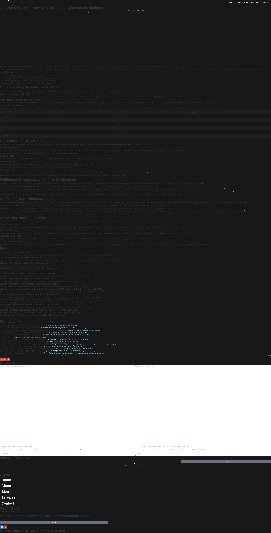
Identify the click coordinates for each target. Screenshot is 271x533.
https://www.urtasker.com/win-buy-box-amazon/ (66, 350)
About (238, 3)
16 (38, 232)
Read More (5, 453)
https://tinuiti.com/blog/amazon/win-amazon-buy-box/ (60, 325)
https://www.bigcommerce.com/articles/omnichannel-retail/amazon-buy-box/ (65, 334)
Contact (265, 3)
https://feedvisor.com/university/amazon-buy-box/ (30, 337)
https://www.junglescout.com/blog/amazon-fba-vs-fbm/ (62, 343)
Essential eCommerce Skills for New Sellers (17, 446)
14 (86, 207)
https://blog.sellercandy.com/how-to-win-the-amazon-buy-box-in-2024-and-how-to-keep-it (71, 352)
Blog (246, 3)
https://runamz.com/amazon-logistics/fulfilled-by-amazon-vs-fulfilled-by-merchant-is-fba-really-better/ (86, 345)
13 (191, 202)
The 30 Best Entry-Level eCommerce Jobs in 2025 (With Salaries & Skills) (164, 446)
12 (92, 191)
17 (37, 238)
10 (202, 183)
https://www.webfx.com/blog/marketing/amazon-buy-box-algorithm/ (67, 339)
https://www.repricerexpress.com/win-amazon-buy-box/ (60, 336)
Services (254, 3)
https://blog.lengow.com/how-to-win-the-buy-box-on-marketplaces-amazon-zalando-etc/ (77, 353)
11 (203, 183)
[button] (1, 359)
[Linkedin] (2, 527)
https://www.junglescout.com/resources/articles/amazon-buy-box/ (70, 329)
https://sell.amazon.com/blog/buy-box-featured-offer (84, 330)
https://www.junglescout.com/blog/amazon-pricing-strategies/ (74, 348)
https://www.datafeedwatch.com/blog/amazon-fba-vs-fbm (63, 341)
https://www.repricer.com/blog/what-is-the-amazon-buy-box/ (68, 332)
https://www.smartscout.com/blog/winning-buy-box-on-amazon (63, 346)
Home (230, 3)
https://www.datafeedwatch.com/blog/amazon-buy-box (58, 327)
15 (81, 213)
